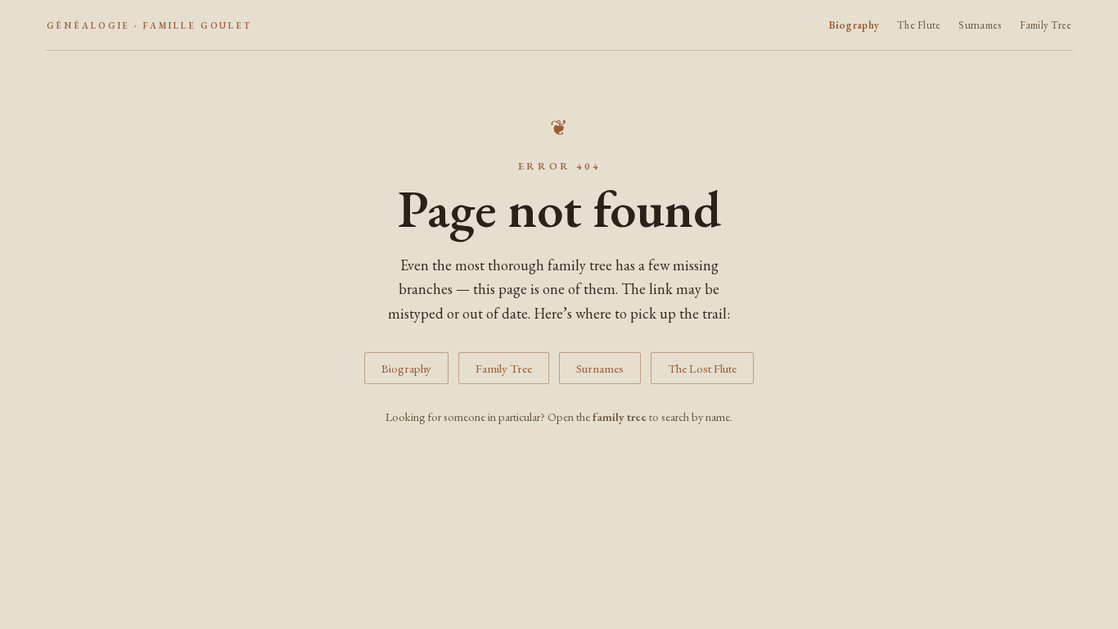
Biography (854, 25)
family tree (620, 416)
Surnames (979, 25)
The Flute (918, 25)
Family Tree (1046, 25)
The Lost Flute (702, 368)
